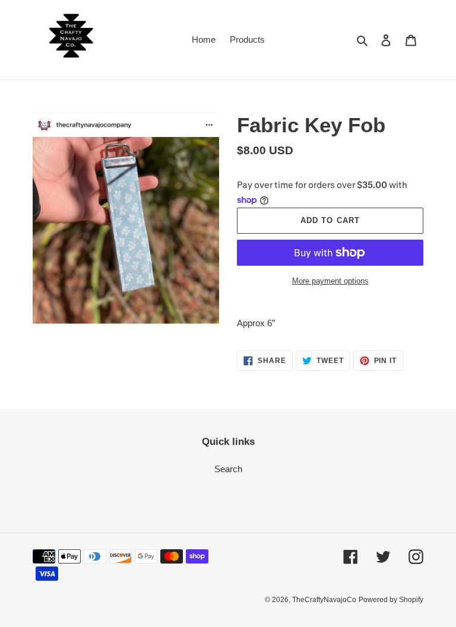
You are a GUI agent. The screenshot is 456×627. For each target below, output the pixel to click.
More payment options (330, 280)
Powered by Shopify (391, 600)
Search (228, 469)
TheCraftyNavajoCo (324, 600)
